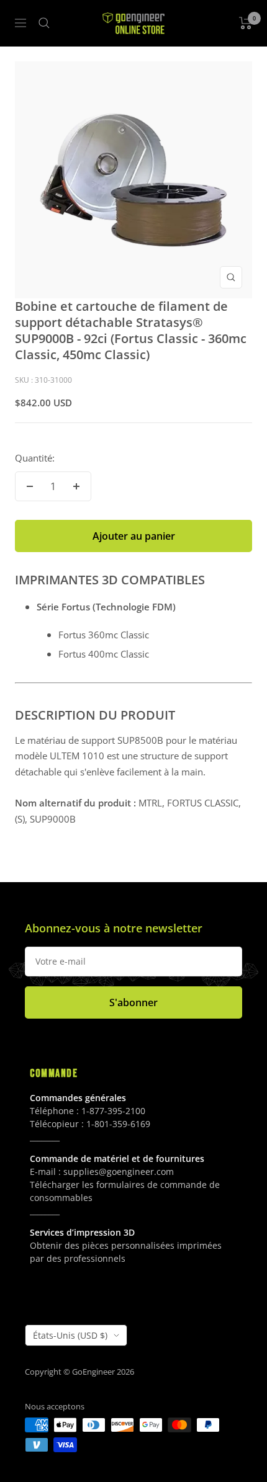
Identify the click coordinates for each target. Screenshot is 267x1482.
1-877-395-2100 (113, 1111)
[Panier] (245, 23)
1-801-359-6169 (118, 1124)
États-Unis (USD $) (70, 1335)
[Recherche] (44, 23)
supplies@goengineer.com (118, 1171)
